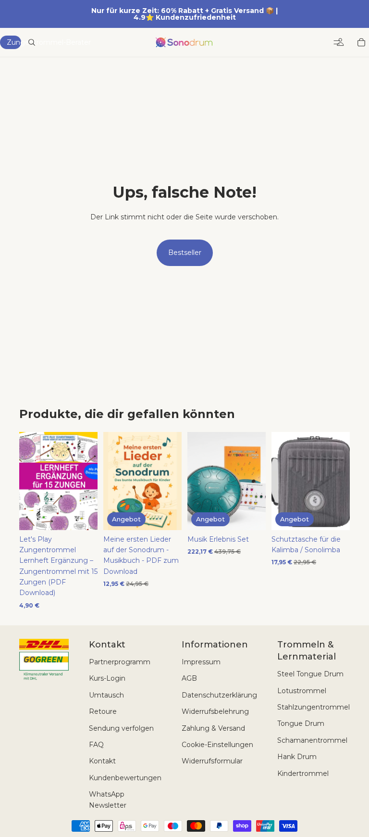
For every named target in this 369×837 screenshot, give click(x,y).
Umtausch (106, 695)
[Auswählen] (250, 515)
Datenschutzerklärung (219, 695)
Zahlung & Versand (213, 728)
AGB (189, 678)
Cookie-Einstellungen (217, 744)
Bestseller (184, 252)
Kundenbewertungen (125, 778)
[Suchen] (31, 42)
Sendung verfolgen (121, 728)
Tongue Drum (300, 723)
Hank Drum (297, 756)
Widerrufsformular (212, 761)
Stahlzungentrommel (313, 707)
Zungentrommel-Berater (14, 42)
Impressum (201, 662)
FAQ (96, 744)
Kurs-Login (107, 678)
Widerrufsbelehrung (215, 711)
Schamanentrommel (312, 740)
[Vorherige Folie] (198, 481)
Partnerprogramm (119, 662)
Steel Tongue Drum (310, 674)
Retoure (103, 711)
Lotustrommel (301, 690)
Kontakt (102, 761)
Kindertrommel (303, 773)
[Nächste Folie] (255, 481)
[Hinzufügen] (82, 515)
